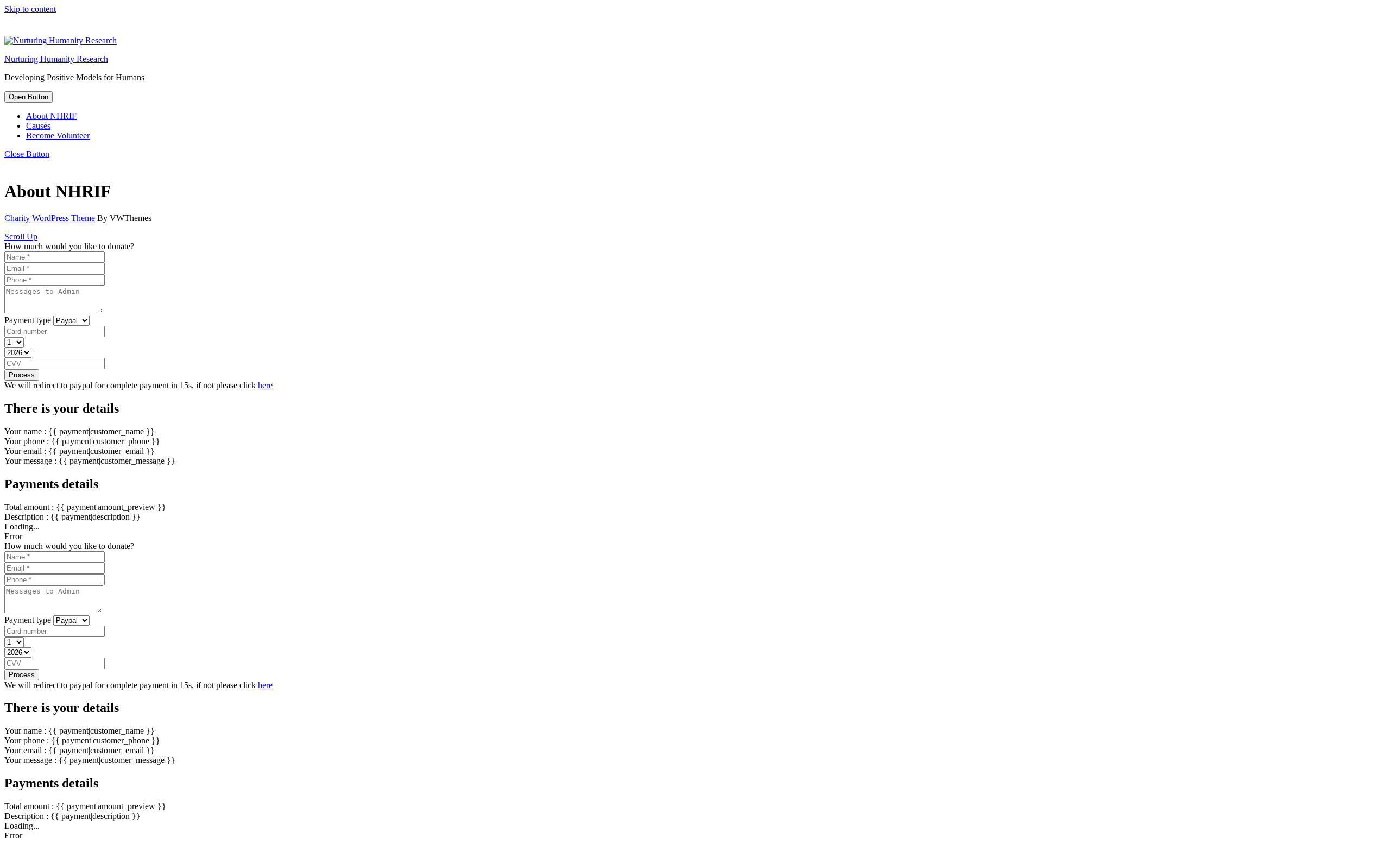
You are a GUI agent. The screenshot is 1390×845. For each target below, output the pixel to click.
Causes (38, 125)
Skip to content (30, 9)
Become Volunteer (58, 135)
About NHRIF (51, 116)
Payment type (27, 320)
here (265, 385)
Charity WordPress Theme (49, 218)
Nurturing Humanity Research (56, 59)
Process (22, 375)
